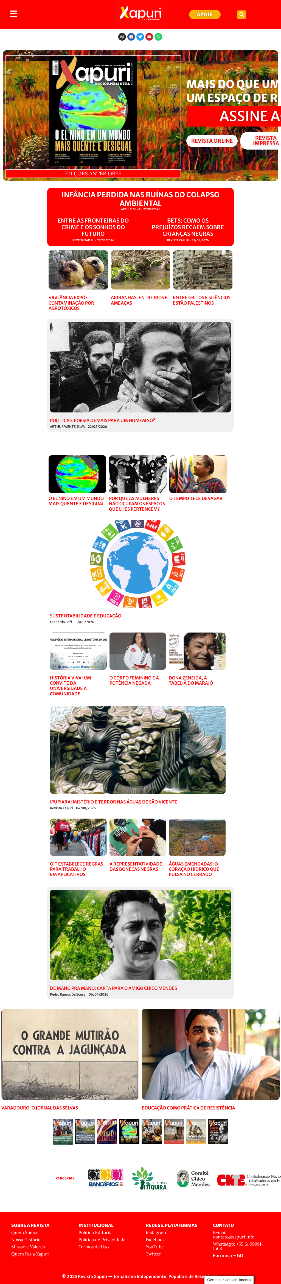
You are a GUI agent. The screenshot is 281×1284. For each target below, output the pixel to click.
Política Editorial (95, 1232)
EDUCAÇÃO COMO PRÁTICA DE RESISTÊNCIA (188, 1108)
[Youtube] (149, 37)
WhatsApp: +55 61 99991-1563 (238, 1246)
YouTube (155, 1246)
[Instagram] (122, 37)
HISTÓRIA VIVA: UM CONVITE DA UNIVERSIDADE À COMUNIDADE (70, 685)
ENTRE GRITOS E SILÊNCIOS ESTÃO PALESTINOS (202, 300)
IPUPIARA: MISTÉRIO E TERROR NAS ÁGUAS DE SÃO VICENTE (113, 802)
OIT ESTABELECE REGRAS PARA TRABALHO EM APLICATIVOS (76, 869)
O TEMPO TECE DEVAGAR (196, 498)
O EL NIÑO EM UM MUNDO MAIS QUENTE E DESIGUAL (76, 501)
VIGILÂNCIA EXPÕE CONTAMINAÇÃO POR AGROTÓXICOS (71, 303)
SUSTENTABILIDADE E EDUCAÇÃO (85, 616)
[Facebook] (131, 37)
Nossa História (25, 1239)
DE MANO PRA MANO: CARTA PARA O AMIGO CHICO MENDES (113, 988)
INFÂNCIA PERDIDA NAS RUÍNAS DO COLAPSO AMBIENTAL (140, 199)
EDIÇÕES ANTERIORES (93, 173)
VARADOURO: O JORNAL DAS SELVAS (39, 1108)
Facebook (155, 1239)
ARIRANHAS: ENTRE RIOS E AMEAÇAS (139, 300)
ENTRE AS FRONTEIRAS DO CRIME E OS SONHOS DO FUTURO (93, 227)
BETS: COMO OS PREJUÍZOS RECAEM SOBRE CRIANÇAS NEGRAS (188, 227)
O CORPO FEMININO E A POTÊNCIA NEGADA (134, 680)
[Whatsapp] (158, 37)
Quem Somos (24, 1232)
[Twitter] (140, 37)
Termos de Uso (93, 1246)
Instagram (156, 1232)
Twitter (153, 1254)
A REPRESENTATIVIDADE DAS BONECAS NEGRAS (135, 866)
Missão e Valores (28, 1246)
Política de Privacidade (102, 1239)
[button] (241, 14)
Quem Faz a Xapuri (30, 1254)
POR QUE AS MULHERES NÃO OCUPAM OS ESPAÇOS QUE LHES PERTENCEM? (137, 504)
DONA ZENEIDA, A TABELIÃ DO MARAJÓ (191, 680)
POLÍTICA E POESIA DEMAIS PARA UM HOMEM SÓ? (102, 420)
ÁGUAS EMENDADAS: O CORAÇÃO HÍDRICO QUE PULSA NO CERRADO (194, 869)
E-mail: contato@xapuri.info (233, 1235)
